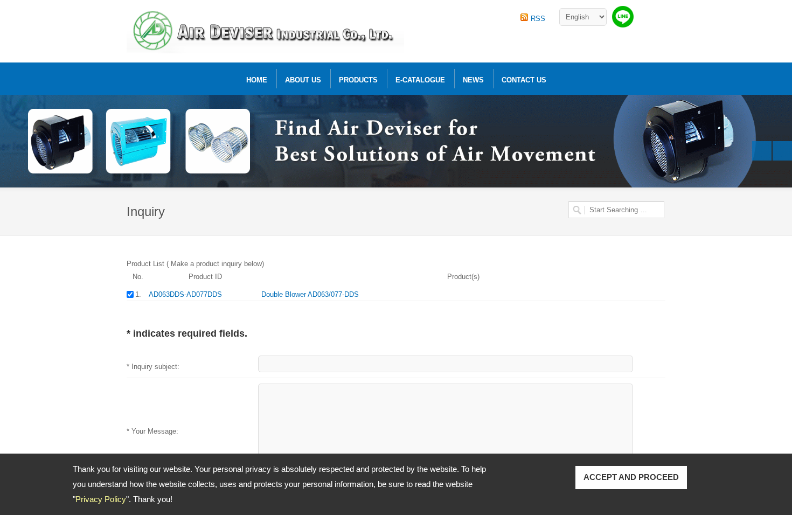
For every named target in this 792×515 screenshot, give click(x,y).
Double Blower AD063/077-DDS (310, 294)
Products (358, 80)
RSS (538, 19)
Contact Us (524, 80)
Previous (762, 151)
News (473, 80)
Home (256, 80)
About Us (303, 80)
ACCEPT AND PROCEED (631, 477)
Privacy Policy (100, 499)
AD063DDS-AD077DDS (185, 294)
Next (782, 151)
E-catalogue (420, 80)
